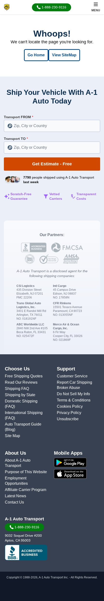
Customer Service (72, 376)
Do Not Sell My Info (73, 394)
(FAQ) (10, 406)
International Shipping (24, 413)
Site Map (12, 436)
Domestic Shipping (21, 401)
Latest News (15, 496)
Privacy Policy (69, 413)
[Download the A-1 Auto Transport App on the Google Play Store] (78, 462)
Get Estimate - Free (52, 164)
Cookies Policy (70, 406)
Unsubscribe (68, 419)
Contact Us (14, 502)
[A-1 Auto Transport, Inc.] (7, 7)
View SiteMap (64, 55)
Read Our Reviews (21, 382)
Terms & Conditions (73, 400)
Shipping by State (20, 395)
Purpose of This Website (26, 472)
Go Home (36, 55)
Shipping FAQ (17, 389)
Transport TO (16, 139)
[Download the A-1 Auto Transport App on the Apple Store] (78, 474)
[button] (51, 7)
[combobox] (52, 126)
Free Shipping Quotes (24, 376)
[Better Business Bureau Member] (26, 553)
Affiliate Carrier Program (25, 490)
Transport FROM (18, 117)
